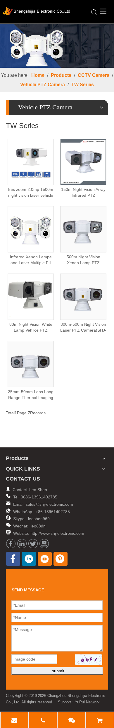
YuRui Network (87, 702)
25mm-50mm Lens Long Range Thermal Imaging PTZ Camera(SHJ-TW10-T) (30, 395)
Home (37, 75)
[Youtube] (44, 543)
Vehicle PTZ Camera (42, 84)
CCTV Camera (93, 75)
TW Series (82, 84)
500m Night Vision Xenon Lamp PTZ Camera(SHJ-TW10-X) (83, 260)
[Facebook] (10, 543)
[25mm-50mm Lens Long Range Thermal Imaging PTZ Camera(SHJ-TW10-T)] (30, 363)
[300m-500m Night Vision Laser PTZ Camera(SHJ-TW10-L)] (83, 296)
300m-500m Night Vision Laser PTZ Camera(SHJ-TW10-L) (83, 327)
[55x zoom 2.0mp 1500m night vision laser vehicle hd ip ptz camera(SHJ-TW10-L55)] (30, 161)
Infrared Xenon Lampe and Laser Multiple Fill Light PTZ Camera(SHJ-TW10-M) (30, 260)
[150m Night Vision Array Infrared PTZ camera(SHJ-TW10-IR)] (83, 161)
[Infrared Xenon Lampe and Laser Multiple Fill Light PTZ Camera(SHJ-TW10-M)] (30, 228)
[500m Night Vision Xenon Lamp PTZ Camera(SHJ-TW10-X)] (83, 228)
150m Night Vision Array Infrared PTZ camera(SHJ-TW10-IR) (83, 192)
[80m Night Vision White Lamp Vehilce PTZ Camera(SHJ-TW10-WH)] (30, 296)
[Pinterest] (60, 559)
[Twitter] (33, 543)
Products (61, 75)
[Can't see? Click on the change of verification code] (88, 659)
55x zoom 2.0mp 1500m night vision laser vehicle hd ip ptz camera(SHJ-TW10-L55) (30, 192)
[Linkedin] (22, 543)
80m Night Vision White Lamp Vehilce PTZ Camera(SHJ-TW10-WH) (31, 327)
